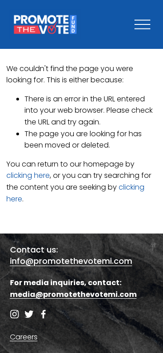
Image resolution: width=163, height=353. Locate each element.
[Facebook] (43, 314)
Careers (24, 337)
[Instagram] (14, 314)
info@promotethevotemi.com (71, 261)
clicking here (28, 175)
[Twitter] (29, 314)
